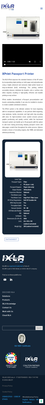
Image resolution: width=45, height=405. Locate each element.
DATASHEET (11, 239)
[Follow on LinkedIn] (11, 279)
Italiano (32, 399)
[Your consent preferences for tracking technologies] (41, 401)
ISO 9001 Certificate (22, 346)
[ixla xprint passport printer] (22, 176)
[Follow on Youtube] (5, 279)
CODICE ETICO (7, 397)
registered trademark (16, 266)
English (25, 399)
